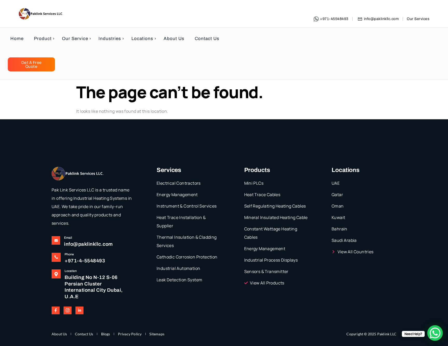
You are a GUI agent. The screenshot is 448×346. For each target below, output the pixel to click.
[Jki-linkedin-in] (79, 311)
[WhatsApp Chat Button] (435, 333)
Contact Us (207, 38)
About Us (174, 38)
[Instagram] (68, 311)
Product (43, 38)
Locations (142, 38)
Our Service (75, 38)
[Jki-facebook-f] (56, 311)
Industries (110, 38)
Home (17, 38)
